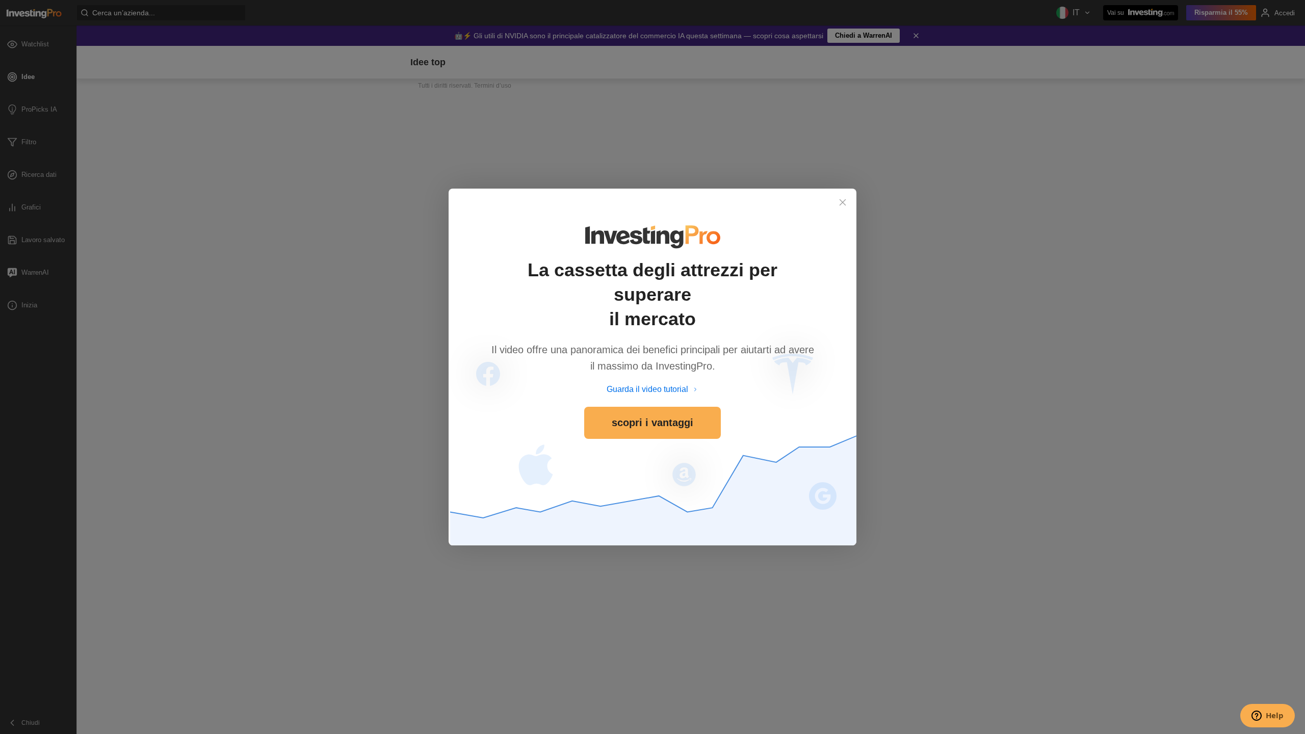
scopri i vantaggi (652, 422)
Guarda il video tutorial (647, 389)
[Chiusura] (842, 202)
